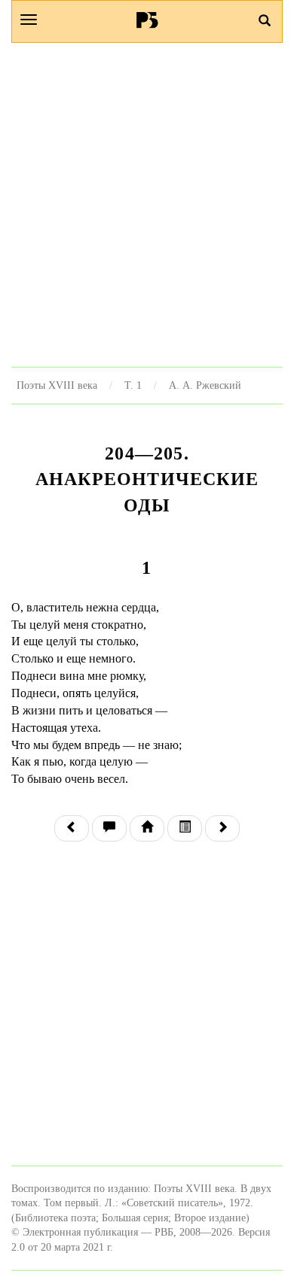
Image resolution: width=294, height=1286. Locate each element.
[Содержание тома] (147, 828)
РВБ (147, 19)
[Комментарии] (109, 828)
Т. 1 (133, 385)
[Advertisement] (147, 204)
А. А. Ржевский (205, 385)
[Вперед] (222, 828)
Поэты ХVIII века (57, 385)
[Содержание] (184, 828)
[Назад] (71, 828)
